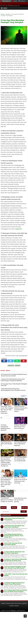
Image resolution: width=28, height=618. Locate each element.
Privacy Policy (17, 603)
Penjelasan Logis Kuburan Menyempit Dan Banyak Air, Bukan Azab (15, 560)
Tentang (7, 603)
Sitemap (17, 605)
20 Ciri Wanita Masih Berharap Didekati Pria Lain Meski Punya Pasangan (15, 590)
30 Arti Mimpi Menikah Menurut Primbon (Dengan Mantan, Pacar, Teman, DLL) (14, 536)
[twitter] (11, 360)
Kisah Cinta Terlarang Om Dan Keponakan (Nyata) (13, 543)
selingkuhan (18, 229)
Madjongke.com (6, 1)
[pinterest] (24, 360)
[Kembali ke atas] (25, 616)
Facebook (22, 1)
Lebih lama (24, 507)
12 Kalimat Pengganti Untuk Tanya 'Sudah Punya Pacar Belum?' (14, 583)
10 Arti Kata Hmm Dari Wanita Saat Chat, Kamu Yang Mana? (14, 526)
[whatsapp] (17, 360)
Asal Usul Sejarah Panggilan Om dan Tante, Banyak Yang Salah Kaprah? (15, 567)
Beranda (14, 507)
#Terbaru (17, 365)
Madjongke (6, 4)
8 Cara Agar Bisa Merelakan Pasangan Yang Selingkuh (12, 21)
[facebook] (4, 360)
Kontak (15, 1)
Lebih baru (3, 507)
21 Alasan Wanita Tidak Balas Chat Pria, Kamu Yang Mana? (14, 552)
